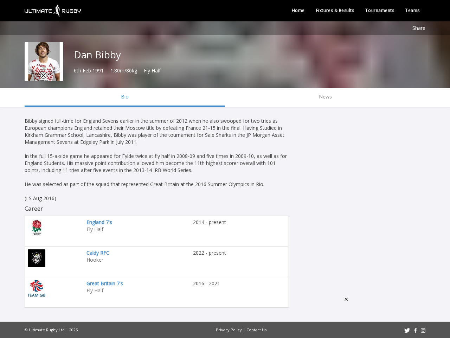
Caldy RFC (97, 252)
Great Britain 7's (104, 283)
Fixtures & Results (335, 10)
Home (298, 10)
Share (418, 28)
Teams (412, 10)
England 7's (99, 222)
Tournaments (379, 10)
